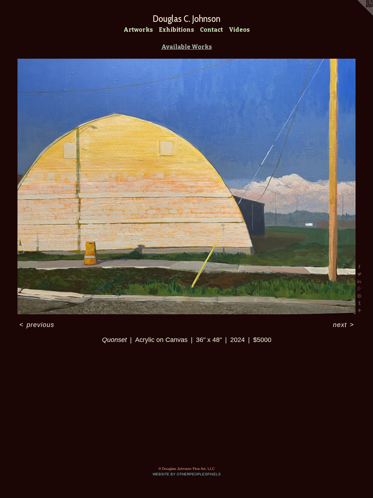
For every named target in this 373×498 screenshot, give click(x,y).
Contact (211, 29)
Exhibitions (176, 29)
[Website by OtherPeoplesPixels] (358, 14)
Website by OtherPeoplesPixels (187, 474)
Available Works (186, 46)
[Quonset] (186, 186)
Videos (239, 29)
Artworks (138, 29)
